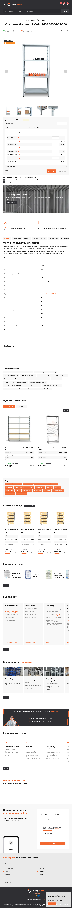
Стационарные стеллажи (33, 385)
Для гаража (47, 490)
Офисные (49, 487)
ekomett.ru (37, 893)
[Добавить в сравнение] (61, 30)
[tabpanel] (36, 440)
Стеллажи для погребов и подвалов (14, 379)
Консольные (46, 484)
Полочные (8, 484)
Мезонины (54, 484)
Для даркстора (9, 866)
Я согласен (52, 903)
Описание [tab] (7, 238)
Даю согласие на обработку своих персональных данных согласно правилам (53, 828)
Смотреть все (65, 662)
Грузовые (41, 874)
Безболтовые (17, 484)
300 (42, 334)
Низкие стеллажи (9, 382)
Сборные (41, 868)
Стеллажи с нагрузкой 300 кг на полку (45, 372)
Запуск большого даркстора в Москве (52, 680)
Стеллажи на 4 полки (43, 375)
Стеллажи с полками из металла (51, 385)
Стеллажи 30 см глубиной (28, 375)
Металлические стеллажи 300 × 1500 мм (39, 389)
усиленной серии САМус (11, 612)
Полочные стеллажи (27, 19)
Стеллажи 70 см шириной (11, 375)
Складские (7, 871)
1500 (42, 342)
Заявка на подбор (11, 202)
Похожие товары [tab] (21, 406)
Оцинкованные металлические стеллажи (38, 379)
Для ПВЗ (18, 490)
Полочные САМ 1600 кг (58, 19)
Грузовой (51, 354)
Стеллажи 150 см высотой (59, 375)
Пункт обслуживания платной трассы (12, 680)
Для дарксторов (27, 490)
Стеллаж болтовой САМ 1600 (49, 294)
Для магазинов (9, 868)
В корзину (52, 171)
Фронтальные (36, 484)
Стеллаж (43, 350)
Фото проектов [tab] (53, 238)
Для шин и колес (40, 487)
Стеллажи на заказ (21, 494)
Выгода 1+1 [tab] (27, 238)
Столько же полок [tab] (9, 406)
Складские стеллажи (58, 490)
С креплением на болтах (42, 19)
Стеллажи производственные (38, 382)
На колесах (42, 880)
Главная (10, 19)
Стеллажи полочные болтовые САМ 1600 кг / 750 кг (18, 372)
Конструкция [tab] (17, 238)
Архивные (57, 487)
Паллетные (26, 484)
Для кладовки (37, 490)
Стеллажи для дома (22, 382)
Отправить (52, 843)
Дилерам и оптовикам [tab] (40, 238)
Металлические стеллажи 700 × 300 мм (15, 389)
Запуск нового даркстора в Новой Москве (31, 681)
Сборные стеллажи (19, 487)
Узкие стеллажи (56, 379)
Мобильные (9, 487)
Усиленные (42, 877)
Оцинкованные (10, 494)
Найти (65, 11)
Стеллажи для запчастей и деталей (13, 385)
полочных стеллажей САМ (11, 611)
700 (42, 338)
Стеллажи (17, 19)
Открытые (30, 487)
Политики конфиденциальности (51, 829)
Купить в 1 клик (62, 171)
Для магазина (45, 354)
